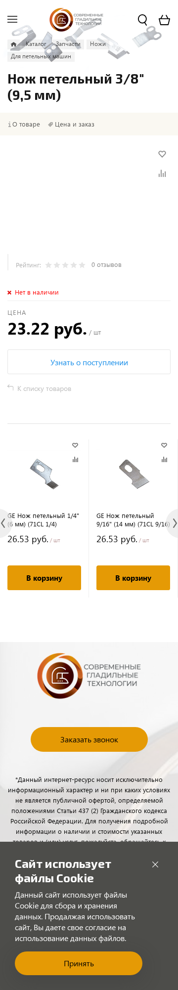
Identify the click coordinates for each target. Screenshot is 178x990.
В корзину (44, 578)
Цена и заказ (74, 124)
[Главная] (13, 44)
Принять (79, 963)
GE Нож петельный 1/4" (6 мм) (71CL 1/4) (43, 519)
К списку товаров (44, 388)
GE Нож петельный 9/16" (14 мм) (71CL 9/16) (133, 519)
